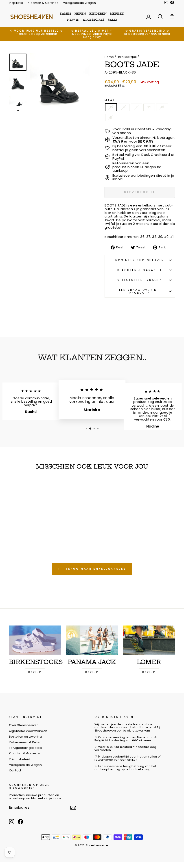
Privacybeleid (19, 759)
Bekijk (35, 672)
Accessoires (94, 19)
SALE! (112, 19)
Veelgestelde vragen (79, 3)
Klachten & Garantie (43, 3)
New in (73, 19)
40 (162, 107)
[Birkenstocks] (35, 640)
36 (111, 107)
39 (149, 107)
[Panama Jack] (92, 640)
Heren (80, 13)
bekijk (92, 672)
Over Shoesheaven (24, 725)
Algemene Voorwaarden (28, 731)
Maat (110, 100)
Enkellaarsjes (127, 57)
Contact (15, 770)
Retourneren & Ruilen (25, 742)
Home (109, 57)
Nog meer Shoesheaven (139, 260)
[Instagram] (11, 821)
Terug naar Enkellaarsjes (95, 569)
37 (124, 107)
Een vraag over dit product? (140, 291)
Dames (65, 13)
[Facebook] (20, 821)
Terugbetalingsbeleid (25, 748)
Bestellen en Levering (25, 736)
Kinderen (98, 13)
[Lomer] (149, 640)
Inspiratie (16, 3)
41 (110, 117)
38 (136, 107)
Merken (117, 13)
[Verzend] (73, 807)
